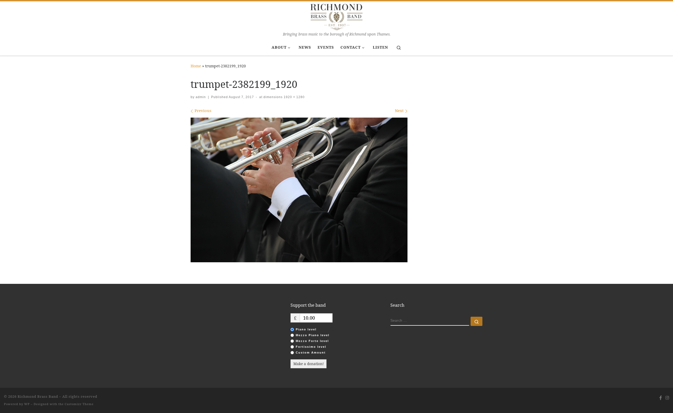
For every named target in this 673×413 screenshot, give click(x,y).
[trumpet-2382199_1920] (299, 190)
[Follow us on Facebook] (660, 398)
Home (196, 65)
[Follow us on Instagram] (667, 398)
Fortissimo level (311, 346)
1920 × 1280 (294, 97)
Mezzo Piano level (312, 335)
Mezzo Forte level (312, 341)
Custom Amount (311, 352)
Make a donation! (308, 363)
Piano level (306, 329)
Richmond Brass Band (38, 396)
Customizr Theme (79, 404)
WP (27, 404)
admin (201, 97)
